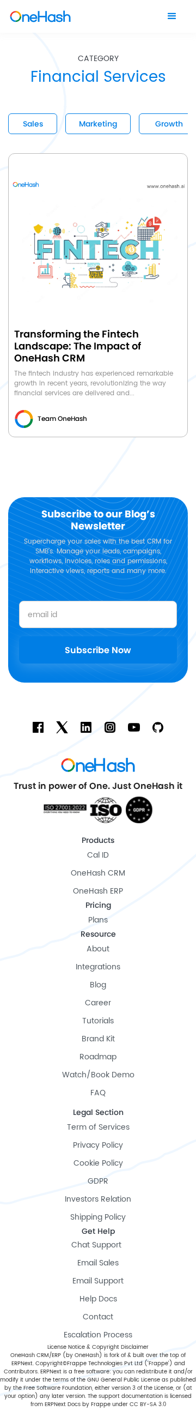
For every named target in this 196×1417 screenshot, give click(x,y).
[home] (40, 16)
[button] (172, 16)
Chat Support (96, 1245)
